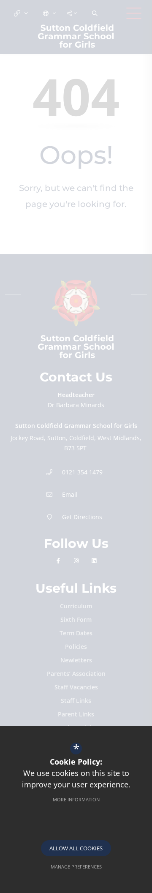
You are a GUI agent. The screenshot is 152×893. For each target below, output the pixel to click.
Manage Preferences (76, 866)
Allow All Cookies (76, 848)
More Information (76, 799)
